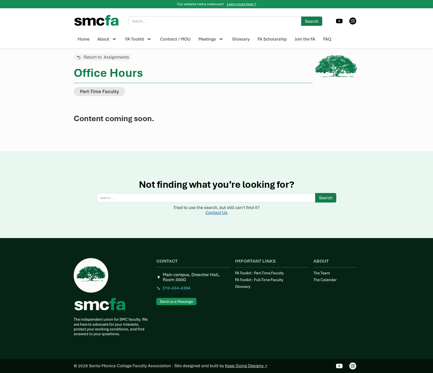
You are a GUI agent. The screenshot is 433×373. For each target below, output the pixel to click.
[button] (107, 39)
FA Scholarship (272, 39)
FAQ (327, 39)
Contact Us (216, 212)
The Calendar (325, 280)
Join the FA (305, 39)
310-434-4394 (176, 288)
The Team (321, 273)
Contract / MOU (175, 39)
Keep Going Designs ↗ (246, 365)
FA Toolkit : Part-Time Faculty (259, 273)
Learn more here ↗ (241, 4)
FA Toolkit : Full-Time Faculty (259, 280)
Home (83, 39)
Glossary (241, 39)
